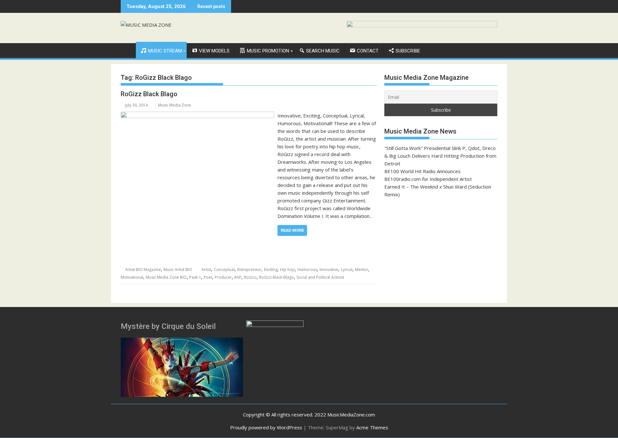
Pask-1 (195, 277)
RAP (237, 277)
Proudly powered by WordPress (266, 427)
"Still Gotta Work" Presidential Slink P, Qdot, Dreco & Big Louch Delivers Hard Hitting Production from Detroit (440, 156)
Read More (292, 230)
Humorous (307, 269)
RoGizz (250, 277)
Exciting (270, 269)
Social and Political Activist (320, 277)
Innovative (329, 269)
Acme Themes (372, 427)
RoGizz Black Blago (149, 94)
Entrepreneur (249, 269)
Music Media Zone (174, 105)
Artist (206, 269)
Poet (208, 277)
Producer (223, 277)
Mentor (361, 269)
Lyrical (346, 269)
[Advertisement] (440, 250)
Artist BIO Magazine (143, 269)
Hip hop (287, 269)
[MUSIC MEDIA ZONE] (127, 50)
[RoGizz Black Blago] (197, 115)
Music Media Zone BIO (166, 277)
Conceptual (224, 269)
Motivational (132, 277)
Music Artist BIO (178, 269)
